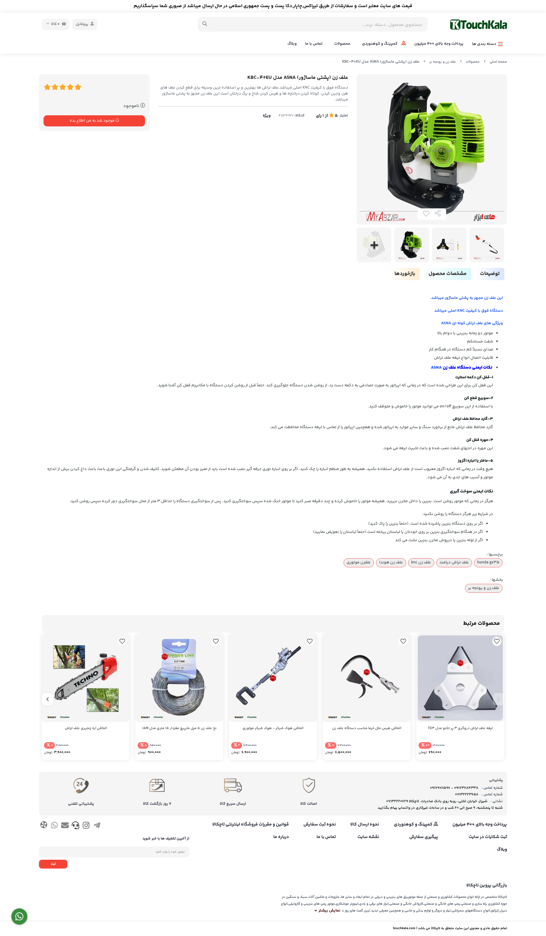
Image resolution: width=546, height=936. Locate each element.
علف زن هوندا (391, 562)
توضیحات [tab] (490, 274)
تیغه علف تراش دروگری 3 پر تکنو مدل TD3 (460, 728)
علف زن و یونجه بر (442, 62)
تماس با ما (313, 44)
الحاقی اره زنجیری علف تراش (86, 728)
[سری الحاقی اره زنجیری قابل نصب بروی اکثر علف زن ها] (86, 678)
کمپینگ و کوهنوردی (380, 44)
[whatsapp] (54, 826)
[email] (65, 826)
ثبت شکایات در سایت (488, 837)
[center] (205, 24)
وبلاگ (292, 44)
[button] (498, 699)
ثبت (53, 864)
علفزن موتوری (359, 562)
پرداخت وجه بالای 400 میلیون (439, 44)
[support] (75, 826)
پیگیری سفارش (423, 837)
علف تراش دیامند (454, 562)
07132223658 (466, 794)
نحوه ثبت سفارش (319, 824)
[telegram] (97, 826)
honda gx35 (488, 562)
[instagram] (86, 826)
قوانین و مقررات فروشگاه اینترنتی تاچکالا (250, 824)
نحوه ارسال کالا (364, 824)
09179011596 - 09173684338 (454, 788)
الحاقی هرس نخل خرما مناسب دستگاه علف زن (366, 728)
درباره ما (281, 837)
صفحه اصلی (498, 62)
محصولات (342, 44)
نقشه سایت (368, 837)
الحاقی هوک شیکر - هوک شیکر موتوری (273, 728)
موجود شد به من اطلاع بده (92, 121)
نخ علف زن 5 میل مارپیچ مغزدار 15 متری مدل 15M (179, 728)
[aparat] (43, 826)
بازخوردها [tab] (404, 274)
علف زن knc (421, 562)
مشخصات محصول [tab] (448, 274)
